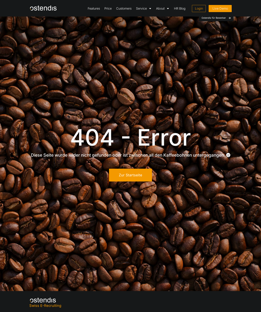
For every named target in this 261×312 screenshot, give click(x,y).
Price (108, 8)
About (160, 8)
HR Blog (180, 8)
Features (94, 8)
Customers (124, 8)
